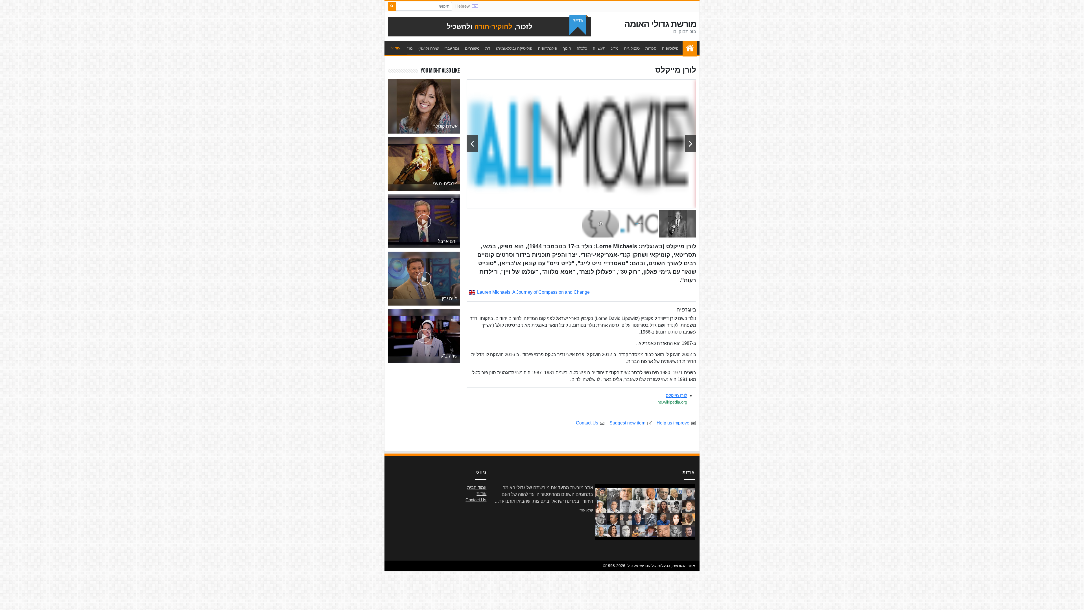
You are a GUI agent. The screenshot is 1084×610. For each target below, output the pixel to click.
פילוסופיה (670, 48)
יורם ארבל (448, 241)
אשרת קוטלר (445, 126)
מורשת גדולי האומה (660, 24)
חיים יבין (450, 298)
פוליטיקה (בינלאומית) (514, 48)
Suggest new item (627, 423)
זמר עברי (451, 48)
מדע (615, 48)
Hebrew (462, 6)
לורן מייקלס (676, 395)
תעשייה (599, 48)
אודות (481, 493)
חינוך (567, 48)
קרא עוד (586, 510)
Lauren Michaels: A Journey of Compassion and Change (533, 292)
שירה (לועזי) (428, 48)
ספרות (650, 48)
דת (487, 48)
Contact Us (587, 423)
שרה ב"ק (449, 356)
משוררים (472, 48)
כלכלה (582, 48)
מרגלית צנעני (445, 183)
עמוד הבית (688, 48)
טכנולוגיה (632, 48)
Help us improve (673, 423)
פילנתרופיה (547, 48)
